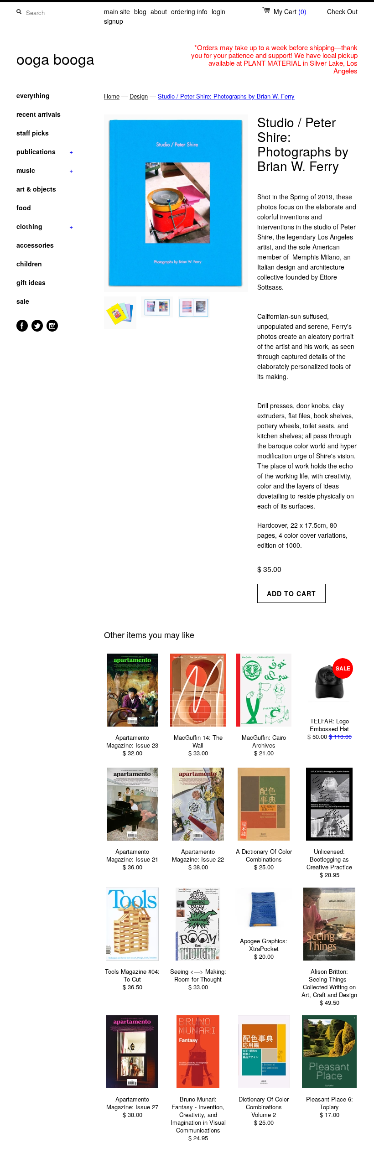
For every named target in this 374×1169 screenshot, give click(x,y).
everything (33, 95)
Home (111, 96)
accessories (35, 244)
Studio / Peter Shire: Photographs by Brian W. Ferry (226, 96)
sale (22, 301)
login (218, 11)
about (159, 11)
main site (117, 11)
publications (44, 151)
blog (140, 11)
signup (113, 21)
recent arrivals (38, 114)
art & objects (36, 188)
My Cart (290, 11)
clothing (44, 226)
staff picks (32, 132)
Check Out (342, 11)
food (23, 207)
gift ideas (31, 282)
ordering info (189, 11)
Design (139, 96)
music (44, 170)
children (29, 263)
